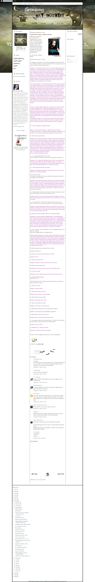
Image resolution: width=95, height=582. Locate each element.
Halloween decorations (19, 517)
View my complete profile (18, 126)
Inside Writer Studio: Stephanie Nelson (23, 524)
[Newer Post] (61, 475)
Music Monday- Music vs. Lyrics (21, 538)
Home (14, 3)
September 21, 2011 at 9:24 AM (39, 374)
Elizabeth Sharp (36, 385)
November (18, 503)
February (17, 569)
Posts (69, 59)
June (17, 561)
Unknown (35, 393)
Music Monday (18, 528)
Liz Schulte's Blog (18, 91)
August (17, 558)
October (17, 505)
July (16, 560)
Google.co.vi (36, 434)
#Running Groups (18, 509)
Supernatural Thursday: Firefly (21, 535)
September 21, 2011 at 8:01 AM (39, 367)
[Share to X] (41, 344)
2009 (15, 574)
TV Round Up (18, 515)
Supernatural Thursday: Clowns (21, 543)
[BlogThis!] (40, 344)
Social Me (34, 3)
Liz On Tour (19, 3)
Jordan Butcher (36, 359)
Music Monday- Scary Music (21, 547)
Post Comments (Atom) (40, 479)
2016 (15, 491)
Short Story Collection (19, 551)
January (17, 570)
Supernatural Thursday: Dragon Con (22, 555)
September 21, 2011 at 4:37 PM (39, 408)
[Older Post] (34, 475)
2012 (15, 498)
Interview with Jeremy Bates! (21, 519)
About (25, 3)
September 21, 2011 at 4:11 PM (39, 401)
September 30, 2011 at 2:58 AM (39, 416)
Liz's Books (40, 3)
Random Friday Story (19, 533)
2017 (15, 489)
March (17, 567)
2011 (15, 500)
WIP (29, 3)
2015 (15, 493)
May (17, 563)
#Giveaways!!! (18, 510)
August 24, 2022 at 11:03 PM (39, 438)
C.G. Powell (35, 377)
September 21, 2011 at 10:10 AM (40, 382)
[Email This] (38, 344)
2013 (15, 496)
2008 (15, 576)
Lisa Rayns (35, 370)
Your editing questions (19, 549)
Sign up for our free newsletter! (19, 76)
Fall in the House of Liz (19, 531)
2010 (15, 573)
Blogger (23, 130)
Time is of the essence (19, 537)
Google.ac (35, 436)
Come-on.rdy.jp (36, 432)
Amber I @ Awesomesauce (38, 404)
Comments (70, 61)
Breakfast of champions (20, 529)
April (17, 565)
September (18, 507)
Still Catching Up (18, 545)
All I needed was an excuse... (21, 526)
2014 (15, 495)
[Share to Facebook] (42, 344)
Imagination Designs (24, 147)
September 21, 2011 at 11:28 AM (40, 390)
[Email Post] (36, 344)
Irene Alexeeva (22, 149)
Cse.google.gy (36, 433)
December (18, 502)
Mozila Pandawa (36, 420)
